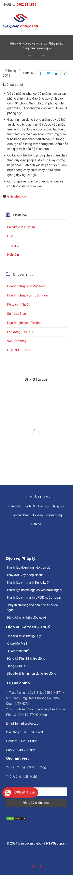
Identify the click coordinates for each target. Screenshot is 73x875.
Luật (10, 236)
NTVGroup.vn (56, 843)
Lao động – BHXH (20, 332)
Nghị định (13, 254)
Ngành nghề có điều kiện (24, 323)
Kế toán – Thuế (17, 304)
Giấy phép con (17, 196)
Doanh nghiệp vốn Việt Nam (26, 286)
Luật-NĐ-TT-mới (18, 350)
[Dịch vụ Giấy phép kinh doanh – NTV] (36, 21)
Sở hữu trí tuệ (16, 314)
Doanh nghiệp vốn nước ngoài (27, 295)
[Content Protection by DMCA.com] (36, 818)
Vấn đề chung (16, 341)
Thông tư (13, 245)
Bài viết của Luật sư (21, 227)
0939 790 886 (25, 750)
